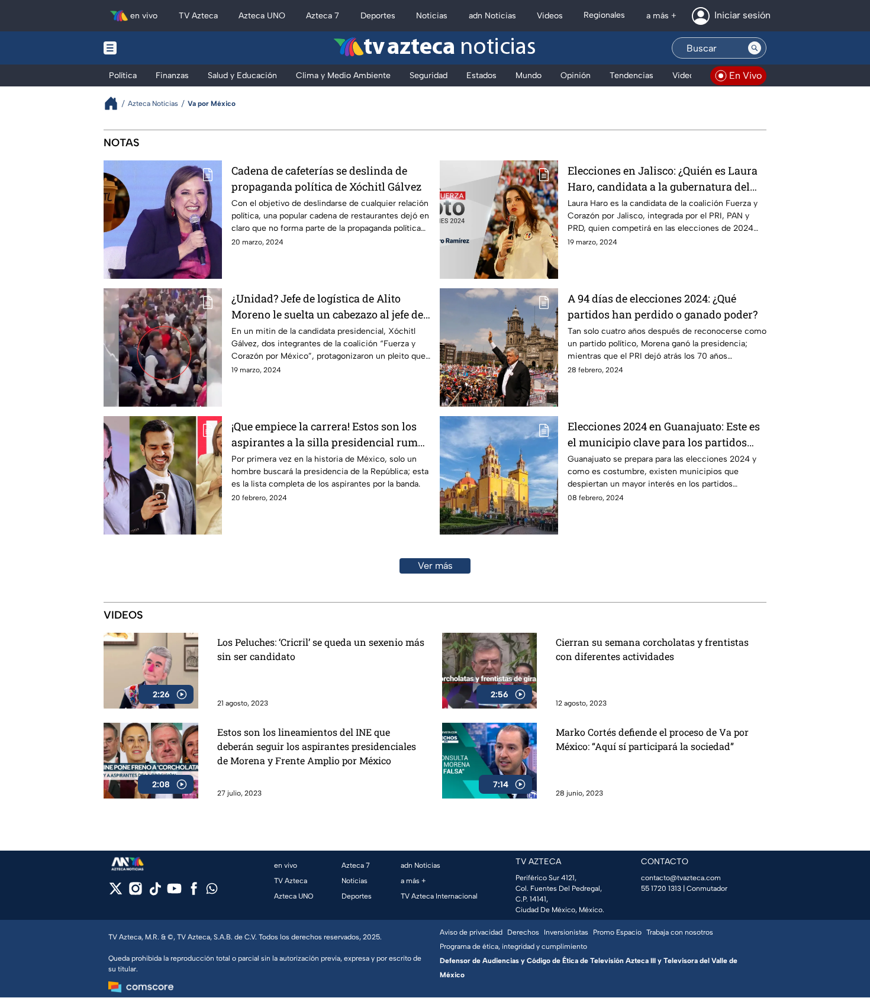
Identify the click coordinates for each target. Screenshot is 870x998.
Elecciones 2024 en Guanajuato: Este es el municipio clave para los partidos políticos (664, 434)
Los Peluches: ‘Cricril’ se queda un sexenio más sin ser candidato (320, 649)
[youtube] (174, 892)
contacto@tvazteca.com (681, 878)
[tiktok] (154, 892)
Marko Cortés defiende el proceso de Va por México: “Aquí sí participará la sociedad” (652, 739)
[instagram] (135, 892)
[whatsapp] (212, 891)
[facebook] (193, 892)
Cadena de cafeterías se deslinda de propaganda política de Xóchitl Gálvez (326, 178)
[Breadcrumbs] (116, 103)
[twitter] (115, 892)
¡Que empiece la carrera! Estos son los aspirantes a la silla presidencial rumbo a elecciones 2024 (330, 434)
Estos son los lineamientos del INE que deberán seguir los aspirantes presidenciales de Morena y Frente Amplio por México (316, 746)
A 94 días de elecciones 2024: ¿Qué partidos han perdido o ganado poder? (663, 306)
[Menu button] (151, 48)
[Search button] (754, 47)
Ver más (435, 565)
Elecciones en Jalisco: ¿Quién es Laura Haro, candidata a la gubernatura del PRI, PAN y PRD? (663, 179)
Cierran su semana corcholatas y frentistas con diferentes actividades (652, 649)
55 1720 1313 (661, 888)
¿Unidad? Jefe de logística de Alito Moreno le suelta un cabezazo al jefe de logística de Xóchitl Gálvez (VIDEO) (327, 307)
